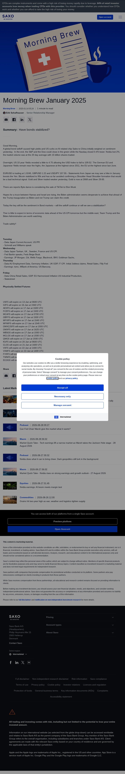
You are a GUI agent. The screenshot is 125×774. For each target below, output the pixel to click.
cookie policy (59, 378)
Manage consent (62, 405)
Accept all (62, 387)
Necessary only (62, 396)
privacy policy (79, 378)
